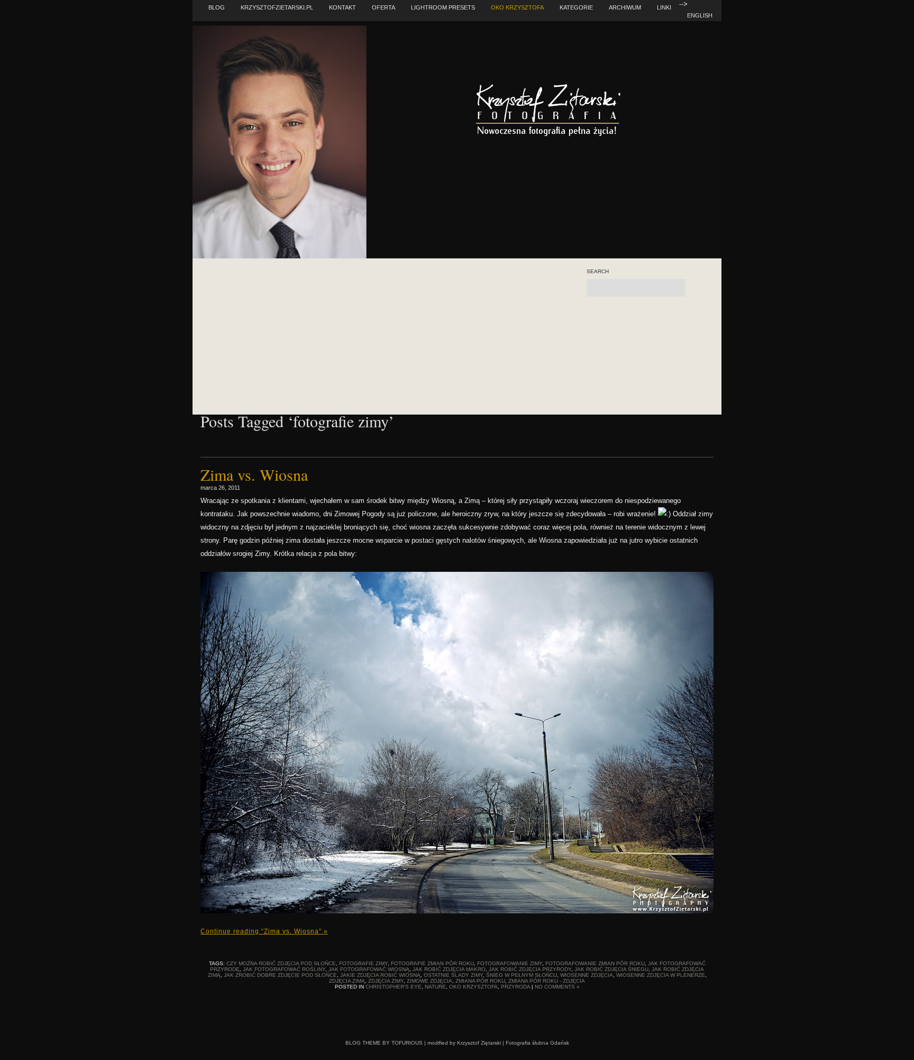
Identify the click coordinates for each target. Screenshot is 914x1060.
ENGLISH (699, 15)
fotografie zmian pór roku (432, 963)
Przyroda (515, 987)
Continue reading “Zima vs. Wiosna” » (264, 931)
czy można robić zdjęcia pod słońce (281, 963)
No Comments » (557, 987)
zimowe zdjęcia (429, 981)
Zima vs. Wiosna (254, 474)
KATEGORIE (576, 7)
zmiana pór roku (480, 981)
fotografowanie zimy (509, 963)
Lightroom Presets (443, 7)
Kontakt (342, 7)
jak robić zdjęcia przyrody (530, 969)
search (598, 271)
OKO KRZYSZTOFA (517, 7)
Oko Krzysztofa (473, 987)
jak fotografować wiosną (368, 969)
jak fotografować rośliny (284, 969)
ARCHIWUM (625, 7)
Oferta (383, 7)
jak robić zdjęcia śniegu (611, 969)
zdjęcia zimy (386, 981)
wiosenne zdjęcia (586, 975)
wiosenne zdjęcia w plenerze (660, 975)
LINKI (664, 7)
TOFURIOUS (407, 1043)
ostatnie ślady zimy (453, 975)
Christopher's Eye (393, 987)
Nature (435, 987)
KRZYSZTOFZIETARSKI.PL (277, 7)
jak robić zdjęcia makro (449, 969)
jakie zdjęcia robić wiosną (380, 975)
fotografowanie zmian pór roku (595, 963)
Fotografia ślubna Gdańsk (537, 1043)
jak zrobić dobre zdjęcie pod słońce (280, 975)
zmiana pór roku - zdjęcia (546, 981)
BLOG (216, 7)
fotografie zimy (363, 963)
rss (613, 317)
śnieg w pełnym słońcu (521, 975)
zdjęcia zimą (347, 981)
